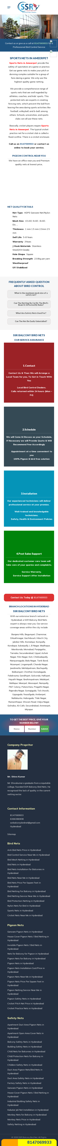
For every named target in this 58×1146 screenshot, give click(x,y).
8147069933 (39, 1142)
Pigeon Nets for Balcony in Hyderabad (26, 958)
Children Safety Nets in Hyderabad (24, 1064)
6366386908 (17, 819)
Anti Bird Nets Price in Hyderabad (24, 850)
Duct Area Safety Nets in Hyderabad (25, 1078)
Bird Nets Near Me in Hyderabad (23, 878)
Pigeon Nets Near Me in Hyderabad (24, 976)
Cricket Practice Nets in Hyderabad (24, 1008)
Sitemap (11, 834)
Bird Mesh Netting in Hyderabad (23, 859)
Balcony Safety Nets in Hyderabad (24, 1041)
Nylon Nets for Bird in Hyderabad (23, 905)
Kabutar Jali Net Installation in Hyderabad (27, 1109)
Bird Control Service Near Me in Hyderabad (28, 854)
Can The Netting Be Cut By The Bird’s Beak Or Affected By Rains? (31, 304)
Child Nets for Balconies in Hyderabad (26, 1051)
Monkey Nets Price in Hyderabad (23, 1119)
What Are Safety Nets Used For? (31, 313)
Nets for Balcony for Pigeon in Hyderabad (28, 953)
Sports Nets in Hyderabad (20, 910)
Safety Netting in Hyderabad (21, 1124)
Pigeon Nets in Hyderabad (20, 963)
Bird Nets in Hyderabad (18, 864)
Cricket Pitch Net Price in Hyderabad (25, 1003)
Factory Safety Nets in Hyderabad (24, 1083)
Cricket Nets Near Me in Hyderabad (24, 915)
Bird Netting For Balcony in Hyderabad (26, 891)
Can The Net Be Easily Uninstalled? (31, 321)
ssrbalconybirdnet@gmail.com (25, 822)
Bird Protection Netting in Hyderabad (25, 901)
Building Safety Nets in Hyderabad (24, 1046)
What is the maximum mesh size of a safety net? (31, 294)
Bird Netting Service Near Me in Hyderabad (28, 896)
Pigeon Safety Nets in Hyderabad (24, 998)
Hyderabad (15, 826)
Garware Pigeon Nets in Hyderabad (24, 931)
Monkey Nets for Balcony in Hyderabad (27, 1114)
